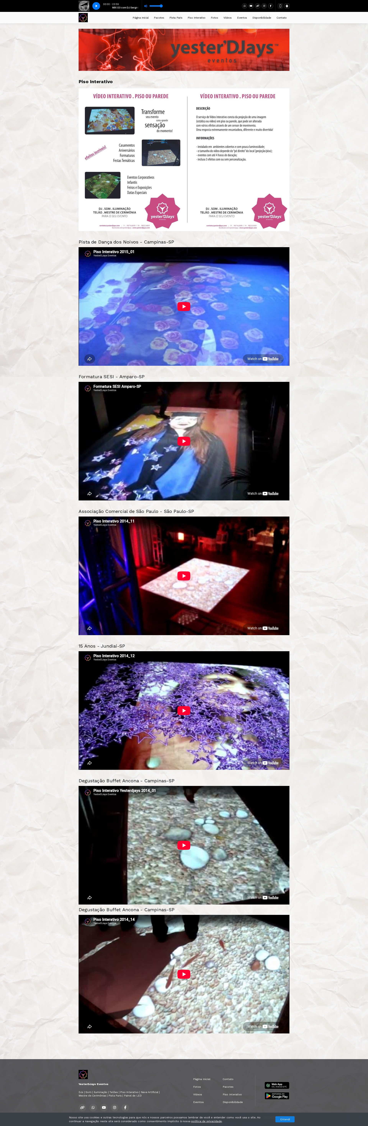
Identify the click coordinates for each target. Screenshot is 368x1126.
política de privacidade (206, 1121)
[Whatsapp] (244, 5)
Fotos (214, 17)
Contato (282, 17)
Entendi (285, 1119)
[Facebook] (270, 5)
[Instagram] (264, 5)
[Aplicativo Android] (286, 5)
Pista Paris (175, 17)
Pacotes (159, 17)
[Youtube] (251, 5)
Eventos (242, 17)
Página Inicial (141, 17)
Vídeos (227, 17)
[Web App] (280, 5)
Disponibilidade (261, 17)
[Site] (257, 5)
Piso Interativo (196, 17)
